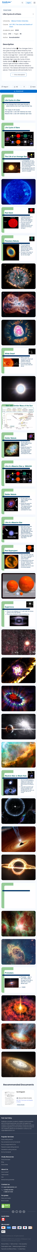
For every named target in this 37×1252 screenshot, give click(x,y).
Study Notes (4, 1164)
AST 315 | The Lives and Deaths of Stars (20, 25)
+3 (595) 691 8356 (8, 1190)
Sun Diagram (20, 1092)
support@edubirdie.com (8, 1130)
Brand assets (5, 1200)
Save (33, 87)
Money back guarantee (7, 1179)
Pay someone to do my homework (10, 1142)
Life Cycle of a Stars (12, 14)
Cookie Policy (21, 1249)
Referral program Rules (19, 1246)
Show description (19, 75)
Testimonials (4, 1174)
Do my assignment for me (8, 1144)
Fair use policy (23, 1244)
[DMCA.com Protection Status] (18, 1206)
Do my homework (6, 1152)
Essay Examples (5, 1159)
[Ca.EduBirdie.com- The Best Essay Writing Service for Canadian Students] (3, 1220)
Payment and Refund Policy (8, 1249)
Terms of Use (13, 1244)
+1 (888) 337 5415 (8, 1192)
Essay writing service (7, 1139)
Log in (29, 3)
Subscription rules (6, 1246)
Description (8, 44)
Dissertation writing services (9, 1149)
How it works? (5, 1172)
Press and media (6, 1198)
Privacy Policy (5, 1244)
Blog (2, 1162)
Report (6, 87)
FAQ (2, 1177)
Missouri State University (19, 21)
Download (19, 91)
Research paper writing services (10, 1147)
